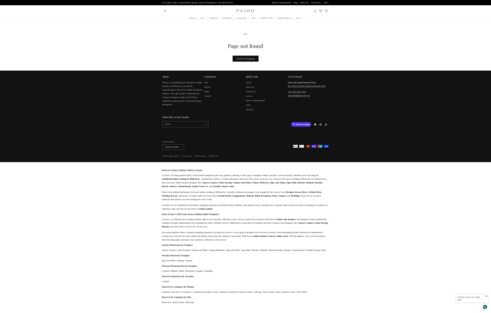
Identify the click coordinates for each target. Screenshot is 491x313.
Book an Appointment (281, 2)
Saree (278, 292)
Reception (190, 271)
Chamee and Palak (199, 250)
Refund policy (214, 156)
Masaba (255, 250)
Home (248, 82)
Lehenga (257, 292)
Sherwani (190, 302)
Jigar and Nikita (233, 250)
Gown (215, 292)
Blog (296, 2)
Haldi (181, 271)
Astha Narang (183, 250)
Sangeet (199, 271)
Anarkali (165, 292)
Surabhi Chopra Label (316, 250)
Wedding (209, 271)
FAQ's (326, 2)
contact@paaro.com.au (299, 95)
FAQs (248, 105)
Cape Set (175, 292)
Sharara (285, 292)
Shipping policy (201, 156)
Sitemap (249, 109)
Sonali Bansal (299, 250)
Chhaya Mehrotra (216, 250)
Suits (293, 292)
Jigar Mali (246, 250)
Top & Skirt (302, 292)
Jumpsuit (224, 292)
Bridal (206, 91)
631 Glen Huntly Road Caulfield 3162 (307, 86)
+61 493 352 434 (225, 2)
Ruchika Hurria (276, 250)
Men (206, 82)
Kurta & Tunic (245, 292)
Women (207, 87)
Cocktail (207, 96)
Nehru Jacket (178, 302)
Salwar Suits (268, 292)
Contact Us (316, 2)
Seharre (287, 250)
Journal (249, 96)
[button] (165, 11)
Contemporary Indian (202, 292)
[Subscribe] (205, 124)
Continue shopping (245, 58)
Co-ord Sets (186, 292)
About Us (304, 2)
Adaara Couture (169, 250)
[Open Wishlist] (320, 11)
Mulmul (263, 250)
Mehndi (174, 271)
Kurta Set (234, 292)
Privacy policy (187, 156)
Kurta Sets (166, 302)
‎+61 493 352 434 (297, 92)
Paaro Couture (174, 156)
